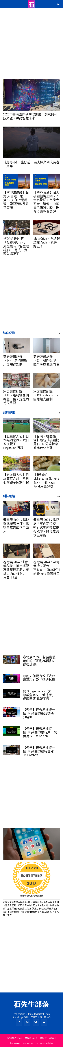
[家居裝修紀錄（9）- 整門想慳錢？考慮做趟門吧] (46, 345)
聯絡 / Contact (31, 1038)
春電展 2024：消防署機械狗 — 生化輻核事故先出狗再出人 (16, 525)
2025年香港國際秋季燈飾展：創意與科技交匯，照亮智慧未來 (30, 116)
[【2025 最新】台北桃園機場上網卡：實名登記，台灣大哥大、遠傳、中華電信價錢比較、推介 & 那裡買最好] (46, 181)
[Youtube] (44, 1022)
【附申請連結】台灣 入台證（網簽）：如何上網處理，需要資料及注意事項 (16, 200)
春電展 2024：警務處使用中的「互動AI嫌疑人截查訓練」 (39, 661)
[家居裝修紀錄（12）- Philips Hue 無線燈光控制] (46, 380)
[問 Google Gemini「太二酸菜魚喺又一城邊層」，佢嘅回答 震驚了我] (11, 693)
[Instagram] (27, 1022)
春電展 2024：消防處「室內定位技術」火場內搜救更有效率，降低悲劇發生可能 (46, 527)
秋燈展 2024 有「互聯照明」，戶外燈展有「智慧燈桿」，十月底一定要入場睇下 (16, 246)
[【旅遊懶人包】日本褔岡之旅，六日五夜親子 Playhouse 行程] (16, 425)
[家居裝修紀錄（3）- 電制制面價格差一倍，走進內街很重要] (16, 380)
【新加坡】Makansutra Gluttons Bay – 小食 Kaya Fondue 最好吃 (46, 480)
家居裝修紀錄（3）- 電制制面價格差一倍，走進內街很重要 (16, 397)
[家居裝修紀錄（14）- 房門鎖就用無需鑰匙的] (16, 345)
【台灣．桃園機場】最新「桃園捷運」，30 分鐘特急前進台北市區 (46, 442)
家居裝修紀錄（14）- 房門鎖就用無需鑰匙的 (15, 360)
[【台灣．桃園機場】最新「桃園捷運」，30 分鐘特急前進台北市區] (46, 425)
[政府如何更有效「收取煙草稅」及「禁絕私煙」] (11, 678)
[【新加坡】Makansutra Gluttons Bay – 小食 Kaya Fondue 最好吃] (46, 463)
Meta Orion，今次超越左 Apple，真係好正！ (46, 242)
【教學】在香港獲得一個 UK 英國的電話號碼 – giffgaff (39, 713)
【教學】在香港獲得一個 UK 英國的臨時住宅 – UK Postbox (39, 751)
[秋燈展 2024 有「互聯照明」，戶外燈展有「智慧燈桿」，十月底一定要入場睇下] (16, 227)
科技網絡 (9, 496)
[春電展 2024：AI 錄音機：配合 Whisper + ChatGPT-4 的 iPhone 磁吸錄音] (46, 551)
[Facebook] (19, 1022)
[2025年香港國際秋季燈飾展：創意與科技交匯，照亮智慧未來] (31, 95)
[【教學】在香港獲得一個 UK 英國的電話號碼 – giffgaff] (11, 712)
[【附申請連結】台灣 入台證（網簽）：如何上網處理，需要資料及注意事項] (16, 181)
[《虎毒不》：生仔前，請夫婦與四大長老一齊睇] (31, 142)
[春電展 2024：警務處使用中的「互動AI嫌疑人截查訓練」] (11, 659)
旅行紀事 (9, 413)
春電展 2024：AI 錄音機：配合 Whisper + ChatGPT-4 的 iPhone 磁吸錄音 (46, 568)
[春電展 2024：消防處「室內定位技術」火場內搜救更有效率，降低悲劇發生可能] (46, 508)
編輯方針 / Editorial (48, 1038)
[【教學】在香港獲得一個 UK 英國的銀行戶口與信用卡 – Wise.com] (11, 731)
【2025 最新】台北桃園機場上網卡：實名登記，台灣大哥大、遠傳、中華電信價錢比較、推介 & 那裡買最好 (46, 202)
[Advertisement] (31, 41)
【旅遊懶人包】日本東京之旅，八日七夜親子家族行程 (16, 478)
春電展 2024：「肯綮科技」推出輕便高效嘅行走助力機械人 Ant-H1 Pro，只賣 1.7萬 (16, 569)
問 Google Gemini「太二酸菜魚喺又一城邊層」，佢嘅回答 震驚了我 (40, 695)
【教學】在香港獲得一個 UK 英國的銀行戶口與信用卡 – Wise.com (40, 732)
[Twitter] (36, 1022)
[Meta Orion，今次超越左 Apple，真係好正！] (46, 227)
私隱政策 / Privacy (14, 1038)
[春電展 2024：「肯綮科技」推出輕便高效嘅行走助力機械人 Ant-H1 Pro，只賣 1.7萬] (16, 551)
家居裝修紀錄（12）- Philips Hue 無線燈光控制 (46, 395)
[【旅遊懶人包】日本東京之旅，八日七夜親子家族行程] (16, 463)
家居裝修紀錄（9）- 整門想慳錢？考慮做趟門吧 (46, 360)
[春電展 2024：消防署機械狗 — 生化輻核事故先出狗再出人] (16, 508)
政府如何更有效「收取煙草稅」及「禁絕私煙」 (40, 678)
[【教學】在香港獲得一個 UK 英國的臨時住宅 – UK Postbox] (11, 749)
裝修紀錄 (9, 333)
